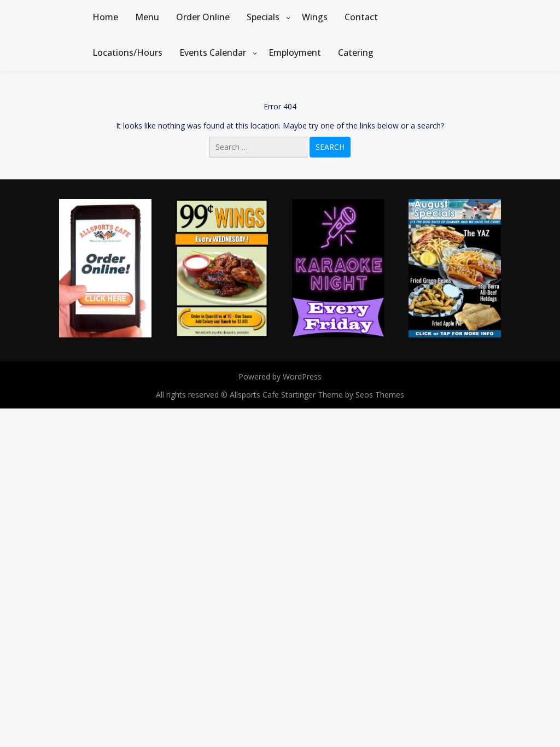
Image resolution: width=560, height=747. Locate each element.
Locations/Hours (127, 52)
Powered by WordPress (280, 376)
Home (105, 17)
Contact (361, 17)
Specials (263, 17)
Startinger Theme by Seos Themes (342, 394)
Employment (295, 52)
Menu (147, 17)
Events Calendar (212, 52)
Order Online (203, 17)
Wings (315, 17)
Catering (356, 52)
